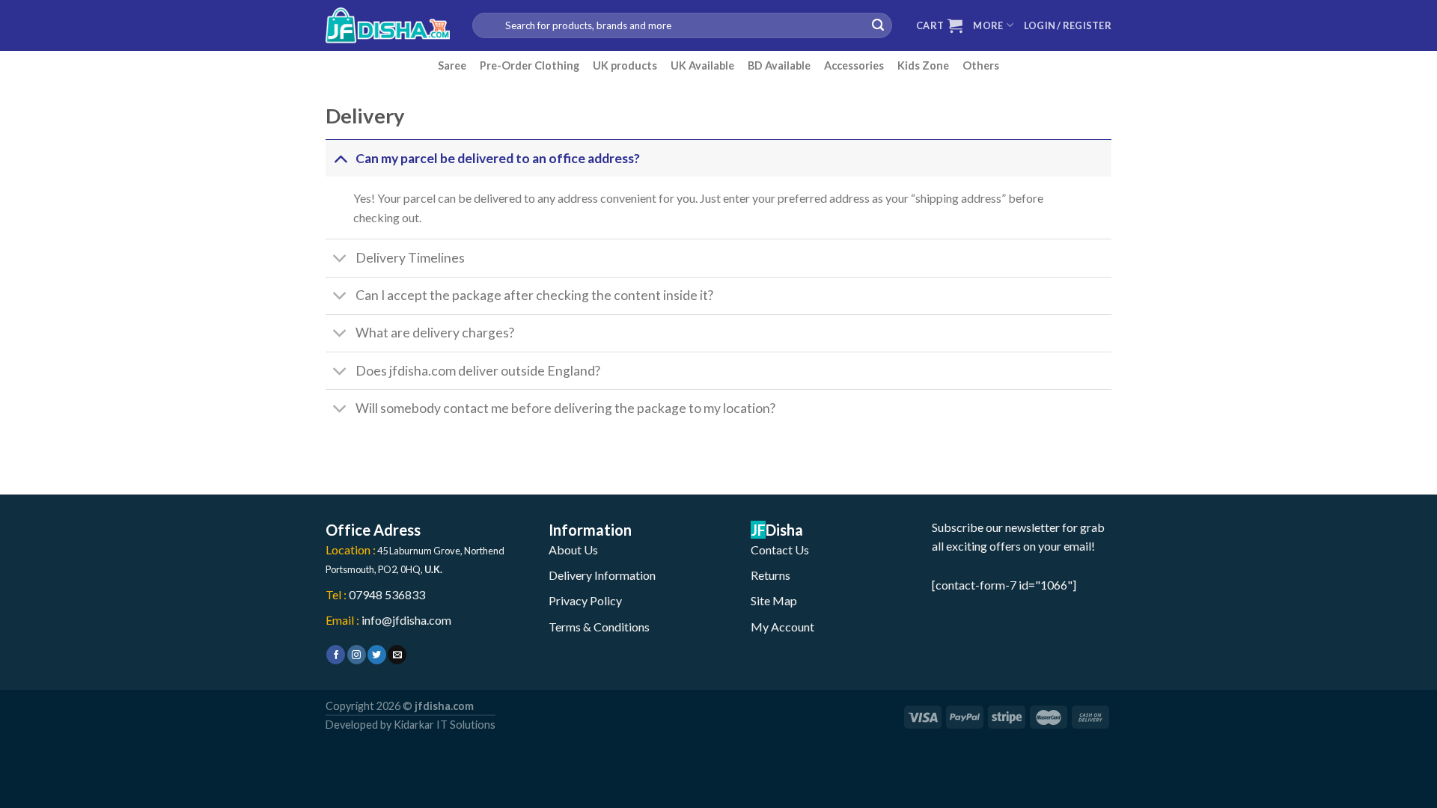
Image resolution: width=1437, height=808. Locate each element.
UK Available (702, 65)
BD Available (779, 65)
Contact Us (780, 549)
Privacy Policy (585, 600)
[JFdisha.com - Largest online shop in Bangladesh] (388, 25)
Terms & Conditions (599, 626)
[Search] (878, 25)
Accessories (854, 65)
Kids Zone (923, 65)
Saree (452, 65)
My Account (782, 626)
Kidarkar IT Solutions (444, 724)
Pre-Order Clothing (529, 65)
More (988, 25)
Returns (770, 575)
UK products (625, 65)
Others (980, 65)
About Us (573, 549)
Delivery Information (602, 575)
